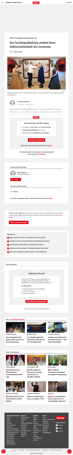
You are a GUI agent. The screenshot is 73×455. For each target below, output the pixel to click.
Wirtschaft (35, 432)
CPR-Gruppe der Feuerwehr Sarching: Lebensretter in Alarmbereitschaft (34, 373)
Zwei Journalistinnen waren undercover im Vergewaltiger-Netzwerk (57, 398)
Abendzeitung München (12, 432)
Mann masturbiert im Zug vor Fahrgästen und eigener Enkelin (27, 237)
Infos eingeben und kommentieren (36, 301)
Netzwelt (35, 440)
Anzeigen (45, 429)
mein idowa (49, 198)
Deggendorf (24, 434)
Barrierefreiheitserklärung (55, 450)
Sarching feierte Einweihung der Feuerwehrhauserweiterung (14, 373)
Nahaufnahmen (37, 430)
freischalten (42, 154)
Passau (23, 436)
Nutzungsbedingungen (35, 450)
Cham (22, 421)
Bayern (35, 417)
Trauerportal (46, 427)
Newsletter (9, 423)
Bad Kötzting (24, 425)
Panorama (35, 436)
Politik (34, 427)
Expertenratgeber (11, 442)
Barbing (15, 191)
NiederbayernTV (11, 438)
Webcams (45, 430)
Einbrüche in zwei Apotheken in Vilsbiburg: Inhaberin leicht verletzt (29, 248)
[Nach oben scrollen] (69, 451)
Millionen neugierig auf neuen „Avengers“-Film (35, 397)
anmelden (49, 145)
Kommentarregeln (11, 425)
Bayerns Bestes (10, 440)
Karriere (9, 421)
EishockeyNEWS (11, 434)
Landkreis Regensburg (13, 2)
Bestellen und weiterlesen (36, 140)
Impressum (14, 450)
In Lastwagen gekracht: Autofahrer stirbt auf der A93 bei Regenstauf (36, 339)
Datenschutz (21, 450)
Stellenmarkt (46, 425)
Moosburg (23, 432)
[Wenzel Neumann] (13, 103)
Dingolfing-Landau (25, 430)
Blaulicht (35, 419)
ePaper (44, 417)
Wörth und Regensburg (26, 423)
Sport (34, 421)
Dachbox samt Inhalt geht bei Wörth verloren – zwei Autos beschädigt (57, 339)
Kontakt (8, 419)
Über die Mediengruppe (12, 429)
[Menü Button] (2, 2)
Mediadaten (45, 450)
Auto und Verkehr (37, 438)
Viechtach (23, 427)
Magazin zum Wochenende (13, 430)
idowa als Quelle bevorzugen (18, 222)
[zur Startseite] (61, 417)
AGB (27, 450)
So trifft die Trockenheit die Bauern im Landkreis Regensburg (57, 372)
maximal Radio (10, 436)
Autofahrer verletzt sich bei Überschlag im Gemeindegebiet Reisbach (29, 241)
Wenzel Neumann (24, 101)
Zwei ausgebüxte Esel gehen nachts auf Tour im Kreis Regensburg (15, 339)
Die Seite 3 (35, 423)
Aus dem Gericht (37, 425)
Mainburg (23, 429)
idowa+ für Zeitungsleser (49, 419)
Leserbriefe (9, 427)
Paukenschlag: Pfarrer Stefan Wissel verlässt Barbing (15, 398)
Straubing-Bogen (25, 417)
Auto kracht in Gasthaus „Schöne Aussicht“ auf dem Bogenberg (28, 252)
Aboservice (45, 421)
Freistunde (35, 429)
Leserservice (46, 423)
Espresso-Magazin (11, 444)
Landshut (23, 419)
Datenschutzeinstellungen (36, 453)
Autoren (9, 417)
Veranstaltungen (47, 432)
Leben (34, 434)
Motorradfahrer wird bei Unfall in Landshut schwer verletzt (26, 244)
